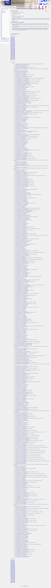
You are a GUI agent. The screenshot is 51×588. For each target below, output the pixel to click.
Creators (44, 5)
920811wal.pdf (24, 387)
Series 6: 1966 (12, 40)
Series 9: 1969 (12, 42)
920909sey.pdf (26, 415)
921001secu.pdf (26, 496)
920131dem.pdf (27, 80)
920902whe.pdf (25, 401)
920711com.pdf (25, 323)
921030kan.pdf (26, 519)
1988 (1, 31)
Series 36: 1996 (13, 59)
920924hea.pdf (24, 469)
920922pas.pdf (24, 451)
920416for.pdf (24, 195)
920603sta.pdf (26, 270)
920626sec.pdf (26, 304)
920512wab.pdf (25, 227)
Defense (18, 104)
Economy (18, 163)
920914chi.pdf (26, 422)
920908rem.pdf (24, 406)
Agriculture (18, 70)
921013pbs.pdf (26, 517)
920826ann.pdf (25, 396)
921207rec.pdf (25, 524)
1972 (1, 20)
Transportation (18, 167)
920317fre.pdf (24, 147)
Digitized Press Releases (9, 6)
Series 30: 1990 (13, 55)
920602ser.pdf (26, 265)
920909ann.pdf (26, 408)
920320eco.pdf (24, 163)
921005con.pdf (24, 507)
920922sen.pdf (24, 453)
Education (18, 294)
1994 (1, 35)
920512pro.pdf (24, 222)
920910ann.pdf (25, 417)
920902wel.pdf (25, 399)
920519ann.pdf (24, 239)
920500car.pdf (24, 553)
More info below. (19, 17)
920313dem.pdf (24, 145)
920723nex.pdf (28, 351)
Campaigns (18, 200)
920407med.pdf (26, 181)
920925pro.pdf (24, 474)
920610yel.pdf (26, 282)
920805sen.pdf (26, 377)
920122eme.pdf (25, 70)
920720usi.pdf (26, 335)
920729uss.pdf (25, 365)
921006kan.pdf (24, 514)
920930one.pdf (24, 484)
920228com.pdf (26, 128)
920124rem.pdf (24, 75)
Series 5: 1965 (12, 39)
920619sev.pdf (25, 294)
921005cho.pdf (24, 505)
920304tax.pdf (24, 138)
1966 (1, 16)
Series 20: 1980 (13, 49)
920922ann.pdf (24, 444)
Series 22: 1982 (13, 50)
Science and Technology (20, 193)
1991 (1, 33)
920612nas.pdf (28, 285)
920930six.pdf (24, 486)
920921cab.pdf (26, 441)
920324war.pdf (24, 171)
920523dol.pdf (26, 253)
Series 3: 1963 (12, 38)
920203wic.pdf (26, 87)
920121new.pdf (24, 66)
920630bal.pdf (24, 306)
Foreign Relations (19, 97)
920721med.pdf (26, 338)
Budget (18, 94)
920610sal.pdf (27, 280)
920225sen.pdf (25, 118)
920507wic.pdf (27, 215)
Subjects (39, 5)
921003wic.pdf (24, 503)
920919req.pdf (27, 439)
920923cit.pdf (24, 458)
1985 (1, 29)
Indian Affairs (18, 396)
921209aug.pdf (26, 529)
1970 (1, 19)
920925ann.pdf (25, 472)
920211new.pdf (26, 97)
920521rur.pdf (24, 246)
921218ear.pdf (24, 543)
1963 (1, 14)
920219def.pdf (24, 104)
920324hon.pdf (26, 169)
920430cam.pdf (25, 205)
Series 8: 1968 (12, 41)
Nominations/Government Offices (20, 111)
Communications (19, 87)
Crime (18, 133)
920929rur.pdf (24, 481)
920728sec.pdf (27, 356)
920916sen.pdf (24, 429)
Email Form (27, 586)
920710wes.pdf (24, 321)
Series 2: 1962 (12, 37)
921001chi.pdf (26, 489)
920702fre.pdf (24, 309)
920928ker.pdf (24, 479)
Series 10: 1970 (13, 565)
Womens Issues (19, 412)
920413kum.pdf (28, 193)
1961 (1, 13)
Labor (17, 121)
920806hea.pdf (24, 379)
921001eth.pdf (24, 491)
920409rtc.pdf (24, 188)
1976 (1, 23)
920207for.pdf (24, 94)
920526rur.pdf (24, 256)
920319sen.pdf (24, 161)
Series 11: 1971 (13, 43)
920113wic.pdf (26, 64)
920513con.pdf (24, 234)
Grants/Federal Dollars (19, 82)
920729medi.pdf (26, 361)
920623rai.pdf (25, 297)
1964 (1, 15)
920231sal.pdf (25, 176)
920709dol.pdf (25, 316)
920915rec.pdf (24, 427)
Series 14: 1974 (13, 45)
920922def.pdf (24, 446)
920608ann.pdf (24, 277)
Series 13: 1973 (13, 44)
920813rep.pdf (24, 389)
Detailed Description (3, 12)
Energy (18, 463)
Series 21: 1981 (13, 572)
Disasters (19, 363)
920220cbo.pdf (24, 109)
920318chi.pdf (26, 152)
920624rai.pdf (25, 299)
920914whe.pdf (26, 424)
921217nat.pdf (26, 541)
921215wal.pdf (26, 536)
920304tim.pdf (24, 140)
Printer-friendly (47, 11)
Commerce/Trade (19, 217)
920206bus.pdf (24, 92)
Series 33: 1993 (13, 57)
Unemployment (19, 224)
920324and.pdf (26, 167)
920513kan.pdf (26, 236)
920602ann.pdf (26, 263)
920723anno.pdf (25, 349)
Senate (18, 66)
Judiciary (18, 354)
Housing (18, 234)
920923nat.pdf (24, 463)
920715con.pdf (26, 326)
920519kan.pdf (27, 241)
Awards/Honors (19, 186)
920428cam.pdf (25, 200)
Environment (18, 118)
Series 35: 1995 (13, 58)
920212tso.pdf (26, 99)
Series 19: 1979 (13, 48)
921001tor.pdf (27, 498)
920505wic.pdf (28, 212)
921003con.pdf (24, 501)
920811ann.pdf (25, 382)
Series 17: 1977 (13, 47)
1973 (1, 21)
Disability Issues (19, 64)
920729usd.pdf (27, 363)
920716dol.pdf (25, 328)
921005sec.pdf (24, 512)
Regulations (18, 311)
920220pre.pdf (29, 111)
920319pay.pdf (24, 157)
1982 (1, 27)
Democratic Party (19, 99)
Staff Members (18, 263)
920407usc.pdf (26, 183)
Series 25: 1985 (13, 52)
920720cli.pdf (25, 333)
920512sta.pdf (26, 224)
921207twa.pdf (24, 526)
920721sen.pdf (24, 340)
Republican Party (19, 361)
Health (18, 92)
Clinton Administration (19, 439)
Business (18, 222)
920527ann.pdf (24, 258)
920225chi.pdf (26, 116)
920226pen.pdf (24, 121)
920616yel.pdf (26, 292)
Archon (3, 6)
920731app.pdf (28, 370)
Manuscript (6, 6)
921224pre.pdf (26, 548)
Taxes (17, 138)
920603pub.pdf (26, 268)
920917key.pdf (25, 434)
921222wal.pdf (26, 546)
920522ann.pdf (24, 251)
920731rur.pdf (24, 372)
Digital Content (35, 5)
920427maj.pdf (25, 198)
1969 (1, 18)
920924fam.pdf (24, 467)
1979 (1, 25)
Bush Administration (19, 77)
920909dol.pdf (26, 412)
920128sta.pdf (27, 77)
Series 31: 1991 (13, 56)
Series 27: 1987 (13, 53)
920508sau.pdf (26, 217)
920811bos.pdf (26, 384)
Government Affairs (19, 536)
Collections (31, 5)
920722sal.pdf (26, 345)
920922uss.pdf (24, 456)
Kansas (18, 258)
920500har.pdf (24, 555)
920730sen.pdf (26, 367)
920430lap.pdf (24, 207)
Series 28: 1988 (13, 54)
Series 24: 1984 (13, 51)
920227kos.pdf (26, 123)
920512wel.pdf (24, 229)
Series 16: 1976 (13, 46)
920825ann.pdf (24, 394)
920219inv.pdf (26, 106)
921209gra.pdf (24, 531)
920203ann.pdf (27, 82)
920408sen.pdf (26, 186)
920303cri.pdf (23, 133)
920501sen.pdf (30, 210)
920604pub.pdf (26, 275)
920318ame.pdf (26, 150)
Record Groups (48, 5)
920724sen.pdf (24, 354)
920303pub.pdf (26, 135)
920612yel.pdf (26, 287)
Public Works (18, 198)
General (18, 75)
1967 (1, 17)
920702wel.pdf (25, 311)
